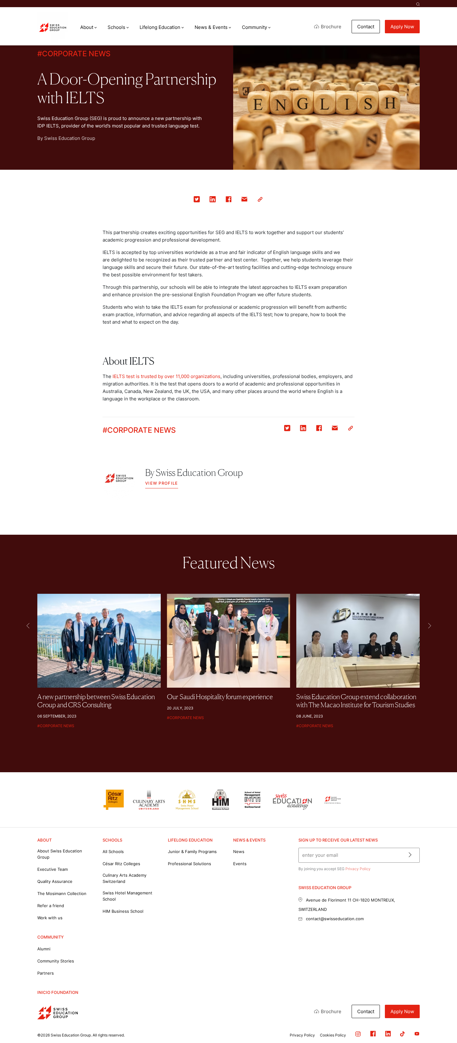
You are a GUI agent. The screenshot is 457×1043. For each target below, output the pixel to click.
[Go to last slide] (28, 625)
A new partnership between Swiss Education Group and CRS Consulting (96, 701)
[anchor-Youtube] (412, 1035)
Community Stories (55, 960)
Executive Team (52, 869)
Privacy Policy (358, 868)
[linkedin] (213, 200)
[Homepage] (52, 27)
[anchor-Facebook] (368, 1035)
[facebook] (229, 200)
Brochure (331, 27)
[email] (244, 200)
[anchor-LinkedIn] (383, 1035)
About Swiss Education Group (59, 854)
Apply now (402, 27)
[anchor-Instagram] (353, 1035)
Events (240, 863)
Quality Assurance (54, 881)
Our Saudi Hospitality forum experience (220, 697)
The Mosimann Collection (61, 893)
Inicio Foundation (57, 992)
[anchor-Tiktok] (398, 1035)
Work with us (49, 917)
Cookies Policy (333, 1035)
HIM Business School (123, 911)
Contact (365, 27)
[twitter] (197, 200)
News (238, 851)
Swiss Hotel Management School (127, 896)
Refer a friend (50, 905)
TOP (437, 1012)
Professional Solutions (189, 863)
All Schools (113, 851)
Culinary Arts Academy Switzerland (124, 878)
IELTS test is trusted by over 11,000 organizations (166, 376)
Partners (45, 973)
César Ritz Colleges (121, 863)
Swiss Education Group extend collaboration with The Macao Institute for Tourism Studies (356, 701)
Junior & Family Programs (192, 851)
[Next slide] (429, 625)
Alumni (43, 948)
